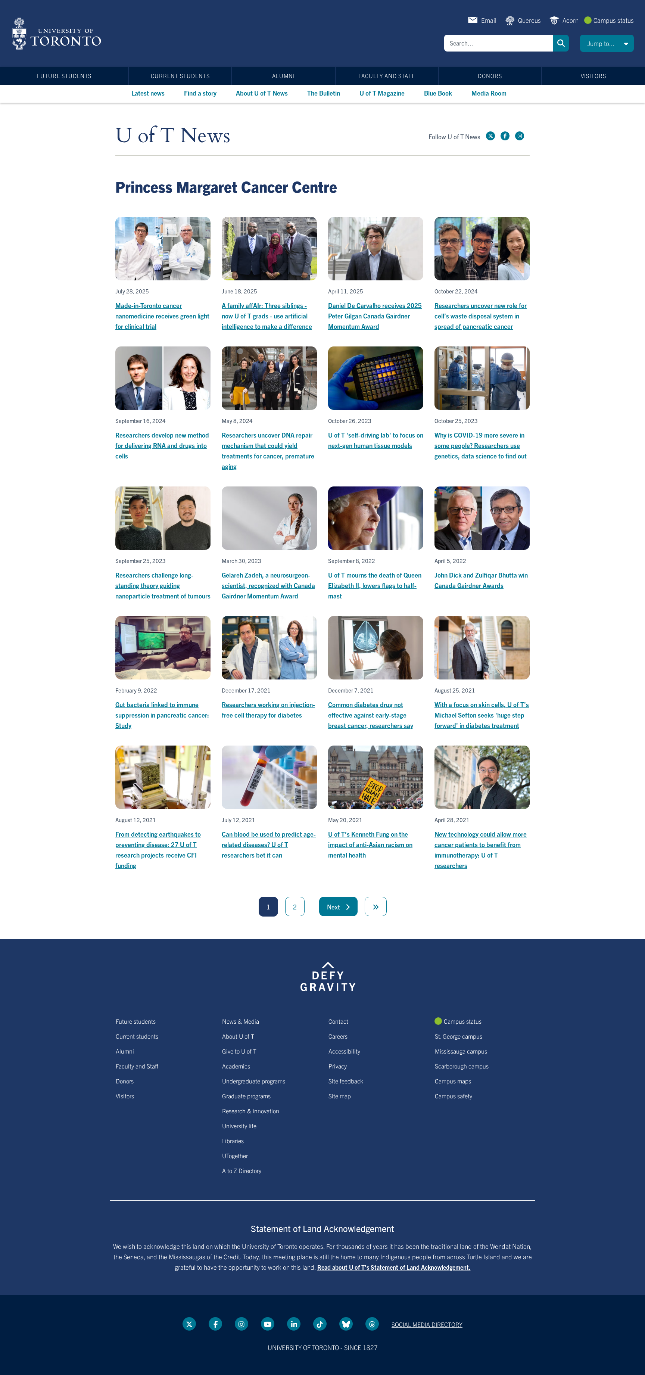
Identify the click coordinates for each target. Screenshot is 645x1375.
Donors (490, 75)
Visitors (593, 75)
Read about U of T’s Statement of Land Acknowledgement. (394, 1267)
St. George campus (458, 1036)
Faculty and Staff (386, 75)
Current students (180, 75)
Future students (64, 75)
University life (239, 1125)
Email (488, 20)
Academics (236, 1066)
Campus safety (453, 1095)
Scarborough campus (462, 1066)
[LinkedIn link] (293, 1324)
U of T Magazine (382, 93)
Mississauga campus (461, 1051)
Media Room (489, 93)
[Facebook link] (505, 135)
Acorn (571, 20)
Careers (338, 1036)
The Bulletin (323, 93)
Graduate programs (246, 1095)
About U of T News (262, 93)
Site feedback (345, 1081)
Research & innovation (250, 1110)
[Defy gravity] (328, 975)
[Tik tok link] (320, 1324)
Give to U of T (239, 1051)
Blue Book (438, 93)
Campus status (613, 20)
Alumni (283, 75)
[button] (607, 43)
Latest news (148, 93)
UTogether (235, 1155)
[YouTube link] (267, 1324)
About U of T (238, 1036)
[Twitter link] (490, 135)
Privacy (337, 1066)
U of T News (172, 136)
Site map (339, 1095)
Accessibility (344, 1051)
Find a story (200, 93)
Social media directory (427, 1324)
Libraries (233, 1140)
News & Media (240, 1021)
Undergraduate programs (253, 1081)
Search (561, 43)
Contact (338, 1021)
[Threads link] (372, 1324)
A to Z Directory (241, 1170)
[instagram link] (519, 135)
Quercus (529, 20)
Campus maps (453, 1081)
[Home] (58, 33)
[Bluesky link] (346, 1324)
